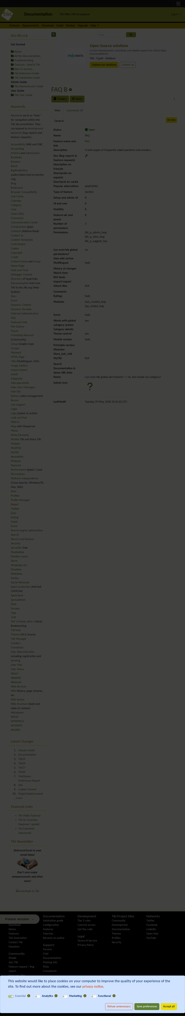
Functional (104, 996)
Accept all (169, 1006)
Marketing (75, 996)
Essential (20, 996)
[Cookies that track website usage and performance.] (56, 996)
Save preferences (147, 1006)
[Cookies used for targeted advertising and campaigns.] (85, 996)
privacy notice (92, 987)
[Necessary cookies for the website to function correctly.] (28, 996)
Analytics (47, 996)
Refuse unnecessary (119, 1006)
